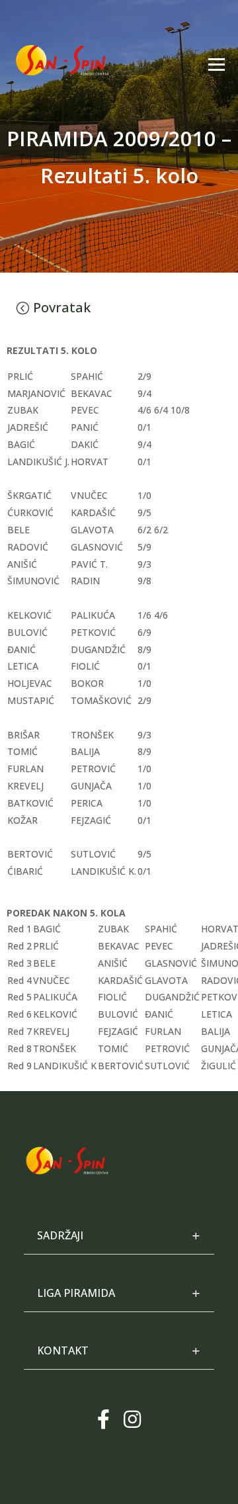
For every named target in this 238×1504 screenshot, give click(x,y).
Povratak (62, 307)
